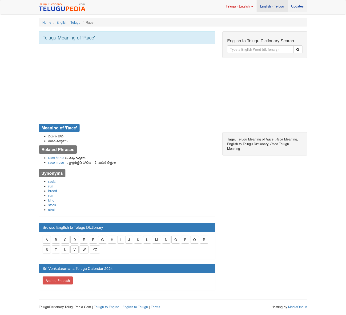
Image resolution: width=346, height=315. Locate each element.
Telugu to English (107, 306)
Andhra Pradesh (58, 280)
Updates (297, 6)
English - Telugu (272, 6)
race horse (56, 157)
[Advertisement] (127, 81)
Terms (155, 306)
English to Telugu (135, 306)
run (50, 186)
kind (51, 200)
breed (52, 190)
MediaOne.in (297, 306)
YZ (95, 249)
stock (52, 204)
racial (52, 181)
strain (52, 209)
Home (46, 22)
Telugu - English (238, 6)
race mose (56, 162)
